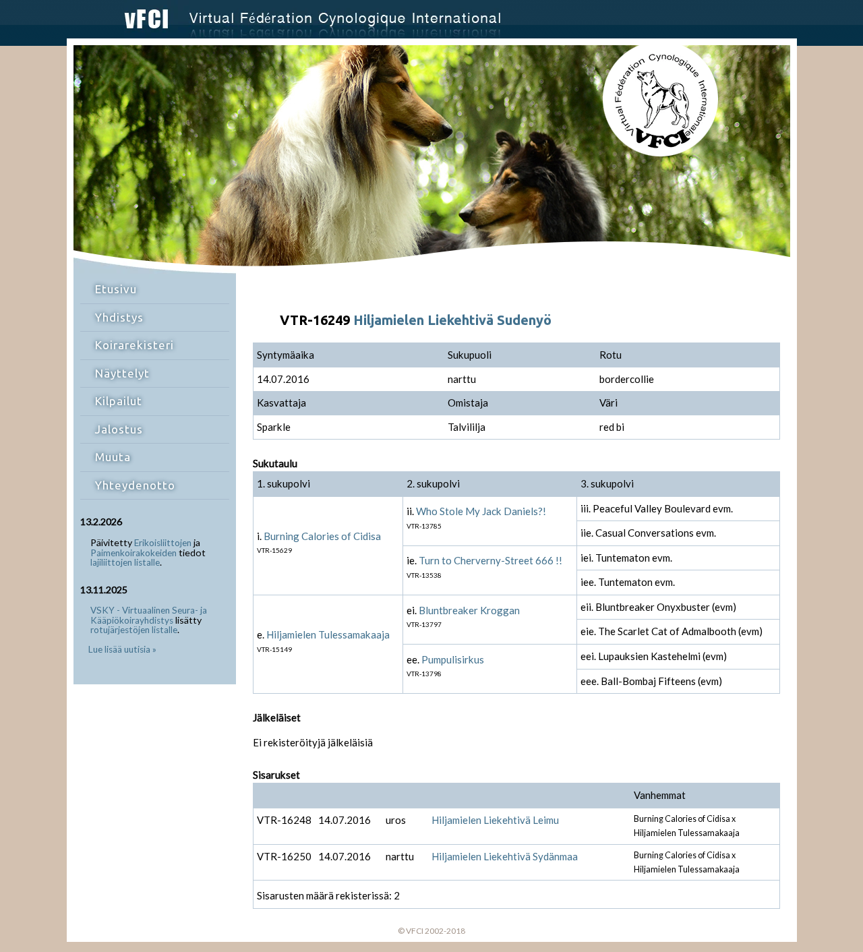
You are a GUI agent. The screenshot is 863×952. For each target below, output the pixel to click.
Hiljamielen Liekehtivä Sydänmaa (505, 856)
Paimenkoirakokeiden (133, 552)
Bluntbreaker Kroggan (469, 610)
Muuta (113, 456)
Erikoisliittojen (162, 542)
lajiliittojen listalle (125, 562)
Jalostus (119, 429)
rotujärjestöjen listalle (133, 629)
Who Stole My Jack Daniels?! (481, 511)
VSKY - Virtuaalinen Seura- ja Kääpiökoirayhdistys (148, 615)
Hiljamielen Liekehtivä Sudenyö (452, 320)
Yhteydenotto (135, 485)
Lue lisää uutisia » (122, 649)
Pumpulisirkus (452, 659)
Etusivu (116, 288)
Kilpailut (118, 400)
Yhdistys (119, 317)
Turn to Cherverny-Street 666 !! (490, 560)
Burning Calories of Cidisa (322, 536)
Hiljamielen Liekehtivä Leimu (495, 820)
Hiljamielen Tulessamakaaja (328, 634)
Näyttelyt (122, 373)
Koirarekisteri (134, 344)
